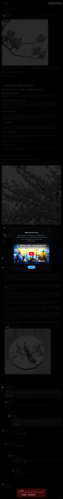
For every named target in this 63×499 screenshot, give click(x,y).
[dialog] (31, 493)
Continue (31, 267)
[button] (44, 490)
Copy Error (32, 494)
